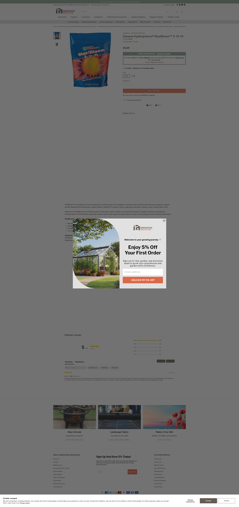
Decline (226, 501)
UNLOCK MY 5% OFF (143, 280)
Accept (208, 501)
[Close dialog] (164, 220)
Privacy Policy (25, 503)
